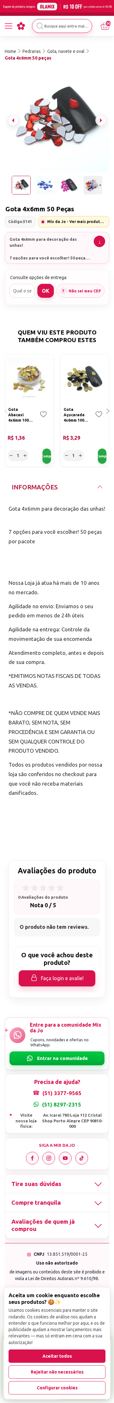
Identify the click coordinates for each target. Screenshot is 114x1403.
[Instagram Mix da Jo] (48, 1158)
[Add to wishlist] (43, 418)
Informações (35, 487)
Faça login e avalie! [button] (62, 978)
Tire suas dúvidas (36, 1183)
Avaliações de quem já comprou (43, 1225)
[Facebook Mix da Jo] (32, 1158)
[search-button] (40, 26)
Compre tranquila (36, 1202)
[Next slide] (100, 120)
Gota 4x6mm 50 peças (28, 58)
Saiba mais (99, 241)
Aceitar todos (57, 1356)
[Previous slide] (13, 120)
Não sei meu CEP (85, 291)
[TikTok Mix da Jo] (81, 1158)
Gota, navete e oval (66, 51)
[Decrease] (11, 455)
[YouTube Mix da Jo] (65, 1158)
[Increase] (25, 455)
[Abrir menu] (9, 26)
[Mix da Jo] (20, 26)
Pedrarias (31, 51)
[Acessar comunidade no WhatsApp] (57, 1058)
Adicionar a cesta (46, 456)
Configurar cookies (57, 1387)
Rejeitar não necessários (57, 1371)
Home (10, 51)
